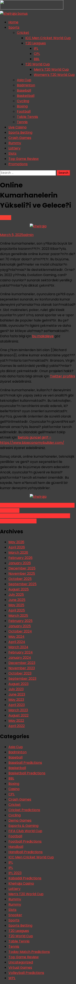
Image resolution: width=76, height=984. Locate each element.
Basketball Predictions (26, 773)
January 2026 (19, 563)
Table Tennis (27, 116)
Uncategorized (20, 962)
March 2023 (18, 710)
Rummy (14, 143)
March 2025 (18, 615)
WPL (11, 978)
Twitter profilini (62, 376)
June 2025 (16, 599)
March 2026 (18, 552)
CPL (37, 53)
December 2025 (21, 568)
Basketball (25, 95)
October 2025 (20, 578)
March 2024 (18, 647)
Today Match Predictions (29, 951)
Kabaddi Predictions (24, 878)
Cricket (23, 32)
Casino (5, 217)
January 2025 (19, 626)
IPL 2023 (15, 873)
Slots (12, 153)
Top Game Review (23, 158)
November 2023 (21, 668)
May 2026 (16, 542)
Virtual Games (20, 967)
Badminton (26, 85)
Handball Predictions (25, 852)
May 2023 (16, 699)
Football (24, 111)
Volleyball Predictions (26, 972)
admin (28, 234)
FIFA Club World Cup (25, 831)
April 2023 (16, 704)
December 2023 (21, 662)
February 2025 (20, 620)
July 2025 (16, 594)
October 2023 (19, 673)
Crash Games (19, 137)
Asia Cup (24, 80)
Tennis (22, 122)
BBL (36, 59)
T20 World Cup (37, 64)
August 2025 (18, 589)
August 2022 (18, 715)
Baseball (24, 90)
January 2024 (19, 657)
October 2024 (20, 631)
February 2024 (20, 652)
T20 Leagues (35, 43)
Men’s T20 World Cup (51, 69)
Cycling (23, 101)
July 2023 (16, 689)
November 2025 (21, 573)
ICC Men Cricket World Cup (48, 38)
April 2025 (16, 610)
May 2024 (16, 636)
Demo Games (19, 820)
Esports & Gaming (23, 825)
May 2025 (16, 605)
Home (13, 22)
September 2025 (22, 584)
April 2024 (16, 641)
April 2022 (16, 725)
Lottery (14, 148)
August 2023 (18, 683)
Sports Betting (20, 132)
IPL (36, 48)
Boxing (22, 106)
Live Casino (17, 127)
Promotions (18, 164)
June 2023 (16, 694)
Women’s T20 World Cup (54, 74)
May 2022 (16, 720)
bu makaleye (43, 336)
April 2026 (16, 547)
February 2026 (20, 557)
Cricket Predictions (24, 809)
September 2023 (22, 678)
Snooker (15, 915)
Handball (15, 846)
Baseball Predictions (25, 762)
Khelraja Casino (21, 883)
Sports (13, 27)
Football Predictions (25, 841)
